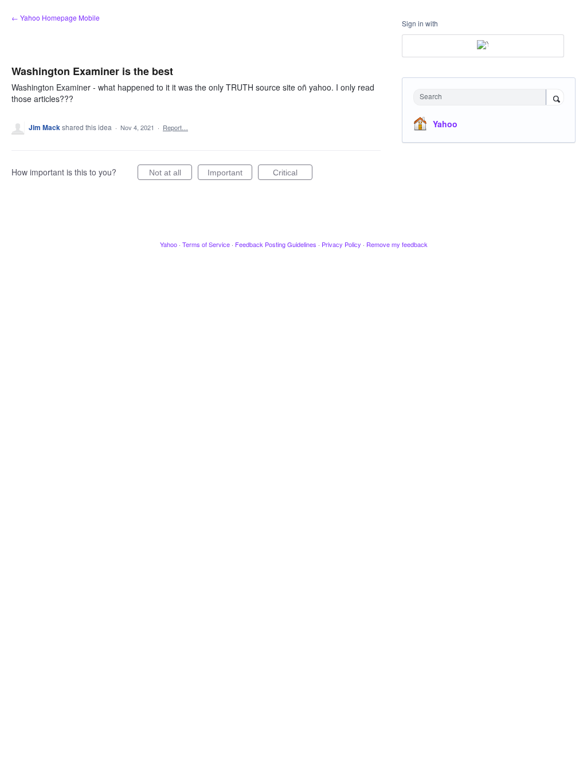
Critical (292, 174)
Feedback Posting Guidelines (275, 244)
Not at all (170, 174)
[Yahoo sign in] (483, 45)
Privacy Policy (341, 244)
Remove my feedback (397, 244)
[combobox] (482, 97)
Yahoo (445, 124)
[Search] (555, 98)
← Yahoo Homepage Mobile (55, 17)
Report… (175, 127)
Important (230, 174)
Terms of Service (206, 244)
